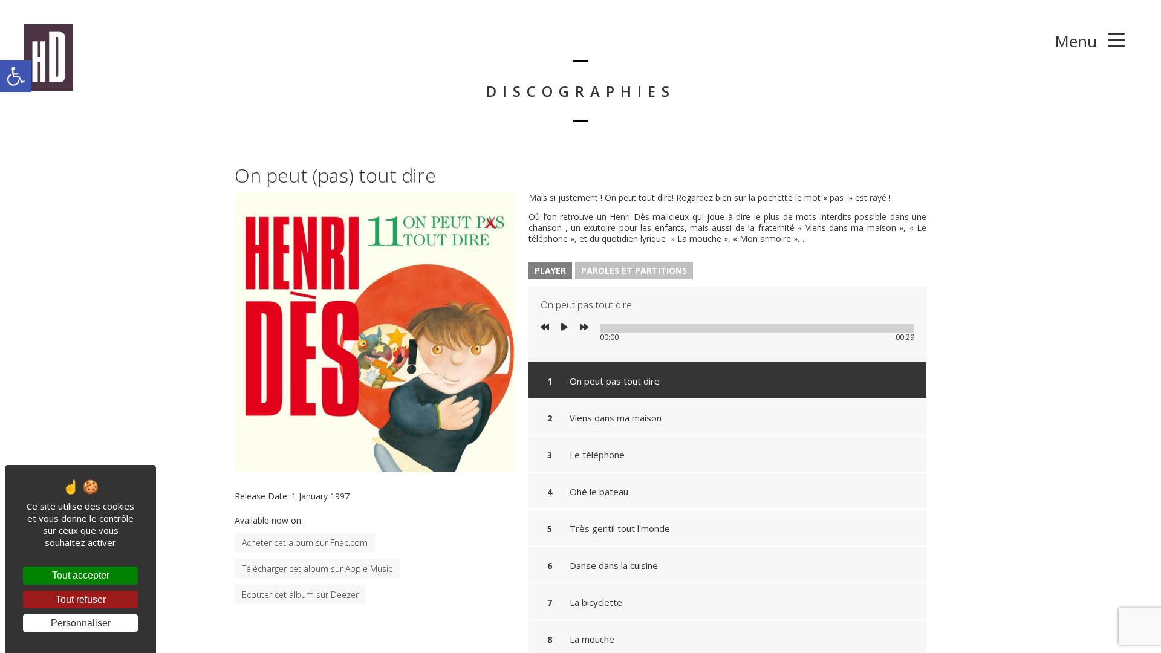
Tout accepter (80, 575)
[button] (15, 76)
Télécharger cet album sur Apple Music (317, 568)
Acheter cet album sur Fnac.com (305, 542)
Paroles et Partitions (634, 270)
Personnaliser (81, 623)
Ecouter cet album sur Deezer (300, 594)
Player (550, 270)
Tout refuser (81, 599)
